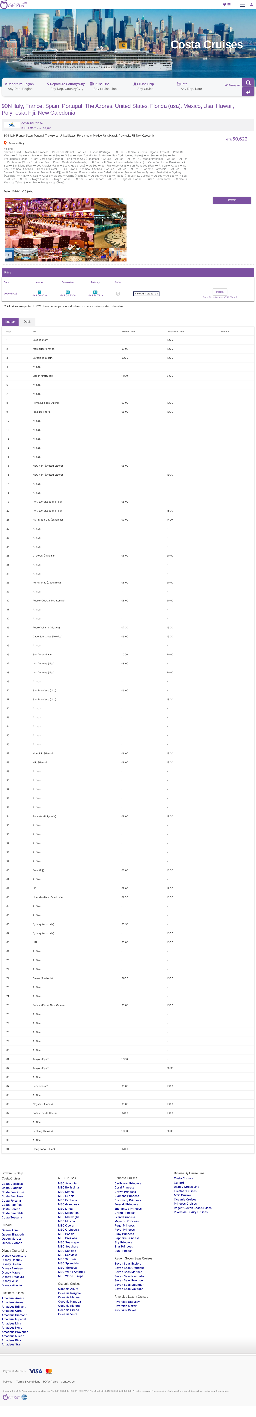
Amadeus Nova (12, 1351)
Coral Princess (124, 1211)
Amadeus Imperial (14, 1343)
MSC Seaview (67, 1279)
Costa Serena (11, 1233)
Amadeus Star (11, 1368)
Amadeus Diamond (14, 1339)
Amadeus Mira (11, 1347)
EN (228, 4)
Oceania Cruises (185, 1223)
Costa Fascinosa (13, 1216)
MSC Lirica (65, 1232)
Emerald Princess (126, 1228)
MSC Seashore (68, 1270)
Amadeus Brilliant (14, 1330)
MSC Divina (66, 1216)
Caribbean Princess (128, 1207)
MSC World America (71, 1295)
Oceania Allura (68, 1313)
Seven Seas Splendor (129, 1308)
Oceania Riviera (69, 1329)
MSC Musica (66, 1245)
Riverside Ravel (125, 1334)
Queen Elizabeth (13, 1258)
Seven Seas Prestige (129, 1304)
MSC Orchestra (68, 1253)
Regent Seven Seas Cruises (193, 1232)
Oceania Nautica (69, 1325)
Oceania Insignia (69, 1317)
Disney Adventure (14, 1280)
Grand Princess (125, 1236)
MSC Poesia (66, 1258)
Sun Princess (123, 1275)
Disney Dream (11, 1288)
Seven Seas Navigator (130, 1300)
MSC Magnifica (68, 1236)
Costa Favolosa (12, 1220)
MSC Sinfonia (67, 1283)
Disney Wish (10, 1305)
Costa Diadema (12, 1212)
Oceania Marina (69, 1321)
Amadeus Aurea (12, 1326)
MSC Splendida (68, 1287)
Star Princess (124, 1270)
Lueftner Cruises (185, 1215)
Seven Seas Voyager (129, 1313)
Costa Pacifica (12, 1228)
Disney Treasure (13, 1301)
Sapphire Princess (127, 1262)
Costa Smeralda (12, 1237)
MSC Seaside (67, 1275)
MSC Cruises (182, 1219)
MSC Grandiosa (68, 1228)
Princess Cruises (185, 1228)
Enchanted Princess (128, 1232)
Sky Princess (123, 1266)
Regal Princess (125, 1249)
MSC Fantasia (67, 1224)
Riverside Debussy (127, 1325)
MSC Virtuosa (67, 1291)
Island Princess (125, 1241)
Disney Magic (11, 1296)
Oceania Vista (67, 1338)
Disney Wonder (12, 1309)
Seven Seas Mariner (128, 1296)
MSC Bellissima (68, 1211)
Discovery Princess (128, 1224)
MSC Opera (66, 1249)
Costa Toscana (12, 1241)
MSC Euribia (66, 1220)
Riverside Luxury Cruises (191, 1236)
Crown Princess (125, 1216)
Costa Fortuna (11, 1224)
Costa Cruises (183, 1202)
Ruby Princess (124, 1258)
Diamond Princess (127, 1220)
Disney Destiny (12, 1284)
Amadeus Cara (12, 1334)
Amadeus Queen (13, 1360)
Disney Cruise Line (186, 1211)
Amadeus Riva (11, 1364)
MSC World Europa (70, 1300)
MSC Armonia (67, 1207)
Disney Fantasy (12, 1292)
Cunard (179, 1206)
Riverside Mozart (126, 1330)
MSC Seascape (68, 1266)
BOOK (232, 200)
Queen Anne (10, 1254)
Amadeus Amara (13, 1322)
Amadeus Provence (15, 1356)
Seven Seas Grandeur (129, 1292)
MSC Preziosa (67, 1262)
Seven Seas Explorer (129, 1287)
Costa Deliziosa (12, 1207)
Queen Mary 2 (11, 1262)
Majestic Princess (127, 1245)
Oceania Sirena (68, 1334)
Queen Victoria (12, 1267)
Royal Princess (125, 1253)
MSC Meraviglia (68, 1241)
